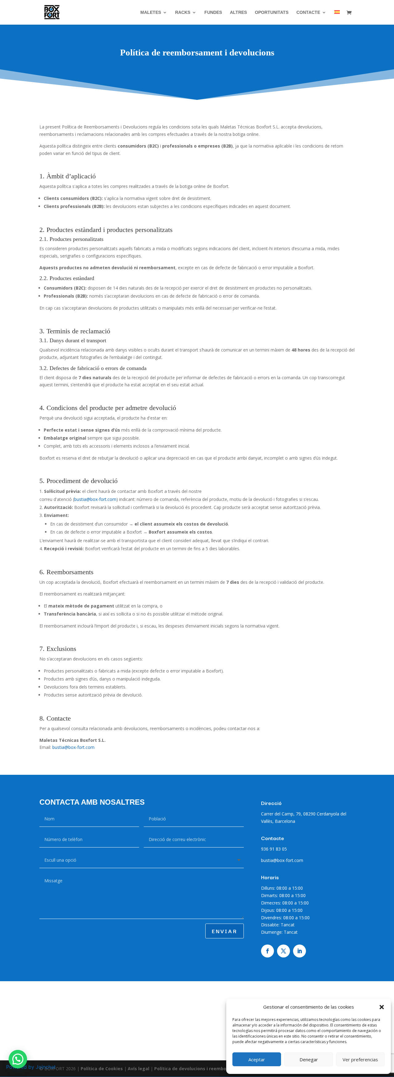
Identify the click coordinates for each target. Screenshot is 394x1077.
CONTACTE (308, 12)
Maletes (150, 12)
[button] (382, 1007)
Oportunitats (271, 12)
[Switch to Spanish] (337, 17)
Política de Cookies (102, 1068)
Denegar (309, 1059)
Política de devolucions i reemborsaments (201, 1068)
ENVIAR (224, 931)
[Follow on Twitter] (283, 951)
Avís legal (139, 1068)
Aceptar (256, 1059)
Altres (238, 12)
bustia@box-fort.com (95, 499)
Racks (182, 12)
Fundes (213, 12)
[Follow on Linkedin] (299, 951)
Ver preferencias (360, 1059)
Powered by (31, 1067)
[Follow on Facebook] (267, 951)
